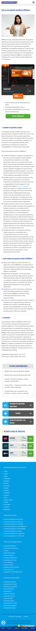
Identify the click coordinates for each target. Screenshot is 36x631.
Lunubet (6, 495)
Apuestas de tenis (9, 596)
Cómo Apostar (8, 562)
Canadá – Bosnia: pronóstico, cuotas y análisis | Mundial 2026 (17, 380)
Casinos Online (8, 565)
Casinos (16, 628)
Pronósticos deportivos (11, 548)
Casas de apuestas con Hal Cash (14, 536)
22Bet (6, 474)
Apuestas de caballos (10, 586)
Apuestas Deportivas (10, 557)
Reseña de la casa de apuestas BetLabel (17, 375)
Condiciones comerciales (15, 616)
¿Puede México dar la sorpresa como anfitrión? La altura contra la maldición (17, 392)
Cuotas (6, 550)
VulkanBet (7, 504)
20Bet (6, 476)
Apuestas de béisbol (10, 605)
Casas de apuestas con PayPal (13, 519)
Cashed (6, 507)
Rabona (6, 483)
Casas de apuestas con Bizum (13, 531)
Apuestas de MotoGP (10, 584)
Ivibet (5, 497)
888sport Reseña (8, 91)
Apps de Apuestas (9, 553)
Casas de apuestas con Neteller (13, 524)
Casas (3, 628)
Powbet (6, 488)
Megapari (7, 493)
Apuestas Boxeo (9, 589)
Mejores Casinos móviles (11, 567)
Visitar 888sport (18, 116)
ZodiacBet (7, 478)
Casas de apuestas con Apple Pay (14, 533)
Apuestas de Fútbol (10, 582)
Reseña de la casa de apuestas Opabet (17, 371)
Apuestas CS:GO (9, 601)
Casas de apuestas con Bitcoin (13, 521)
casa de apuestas (23, 186)
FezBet (6, 502)
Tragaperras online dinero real (13, 572)
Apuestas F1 (8, 591)
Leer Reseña (13, 440)
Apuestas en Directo (10, 560)
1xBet (6, 471)
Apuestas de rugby (9, 608)
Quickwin (7, 485)
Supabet (6, 481)
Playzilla (6, 490)
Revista (33, 628)
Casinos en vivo (8, 569)
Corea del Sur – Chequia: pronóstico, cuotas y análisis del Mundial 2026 (18, 386)
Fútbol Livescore (9, 555)
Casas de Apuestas (10, 546)
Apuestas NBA (8, 598)
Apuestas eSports (9, 593)
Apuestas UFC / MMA (10, 603)
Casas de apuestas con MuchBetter (15, 528)
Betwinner (7, 509)
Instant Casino (8, 500)
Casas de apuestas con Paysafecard (15, 526)
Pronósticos (25, 628)
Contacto (25, 616)
